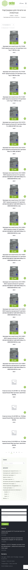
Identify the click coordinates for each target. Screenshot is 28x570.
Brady (5, 494)
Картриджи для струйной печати (10, 473)
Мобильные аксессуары (8, 483)
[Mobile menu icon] (26, 3)
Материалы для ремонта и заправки (11, 481)
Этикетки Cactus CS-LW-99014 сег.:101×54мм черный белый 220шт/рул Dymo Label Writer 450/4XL (14, 443)
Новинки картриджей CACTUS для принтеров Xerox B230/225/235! (13, 532)
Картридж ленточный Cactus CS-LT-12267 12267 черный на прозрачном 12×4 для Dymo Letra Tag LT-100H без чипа (14, 98)
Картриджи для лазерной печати (10, 471)
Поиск (23, 463)
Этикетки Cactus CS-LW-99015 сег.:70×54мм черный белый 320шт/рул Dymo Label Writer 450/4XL (14, 418)
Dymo (5, 496)
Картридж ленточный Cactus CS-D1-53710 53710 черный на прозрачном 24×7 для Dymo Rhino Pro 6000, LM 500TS (14, 149)
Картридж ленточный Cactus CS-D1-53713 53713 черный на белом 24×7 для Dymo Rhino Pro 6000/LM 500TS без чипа (14, 124)
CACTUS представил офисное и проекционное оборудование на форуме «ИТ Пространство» (12, 538)
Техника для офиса (7, 487)
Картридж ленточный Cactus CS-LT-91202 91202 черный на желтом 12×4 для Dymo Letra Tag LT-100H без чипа (14, 48)
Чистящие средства (7, 479)
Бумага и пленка (7, 477)
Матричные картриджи (8, 475)
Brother (6, 492)
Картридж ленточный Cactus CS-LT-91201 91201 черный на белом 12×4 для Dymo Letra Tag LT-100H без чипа (14, 73)
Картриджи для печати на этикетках (11, 490)
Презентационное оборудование (10, 485)
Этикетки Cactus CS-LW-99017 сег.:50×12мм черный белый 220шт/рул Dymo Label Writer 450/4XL (14, 392)
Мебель (5, 498)
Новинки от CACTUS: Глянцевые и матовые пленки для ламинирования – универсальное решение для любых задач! (13, 546)
